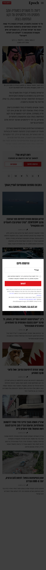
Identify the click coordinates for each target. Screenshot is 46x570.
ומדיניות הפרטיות (23, 299)
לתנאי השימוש (32, 299)
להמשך (23, 283)
